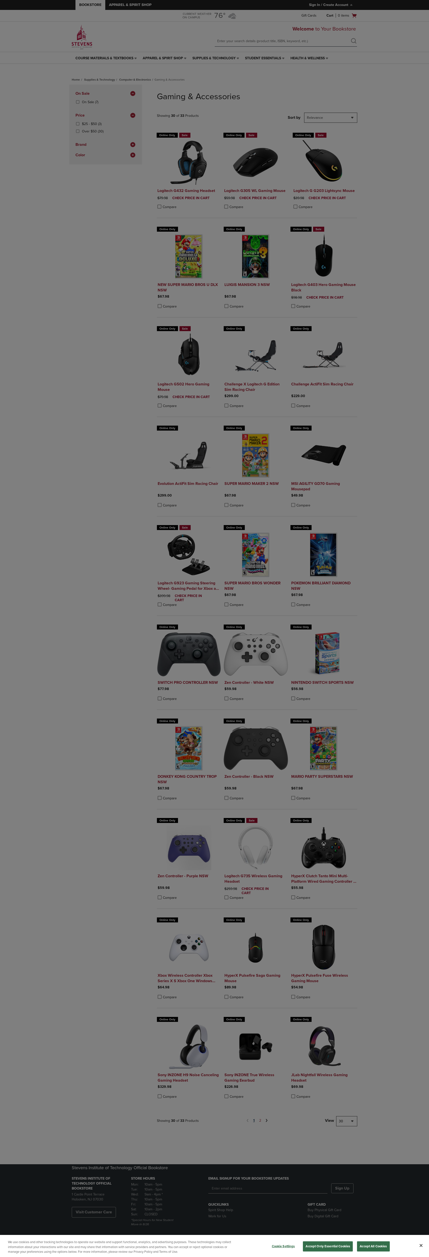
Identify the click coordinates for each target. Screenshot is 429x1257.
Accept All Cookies (373, 1246)
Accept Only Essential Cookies (328, 1246)
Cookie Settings (283, 1246)
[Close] (421, 1245)
